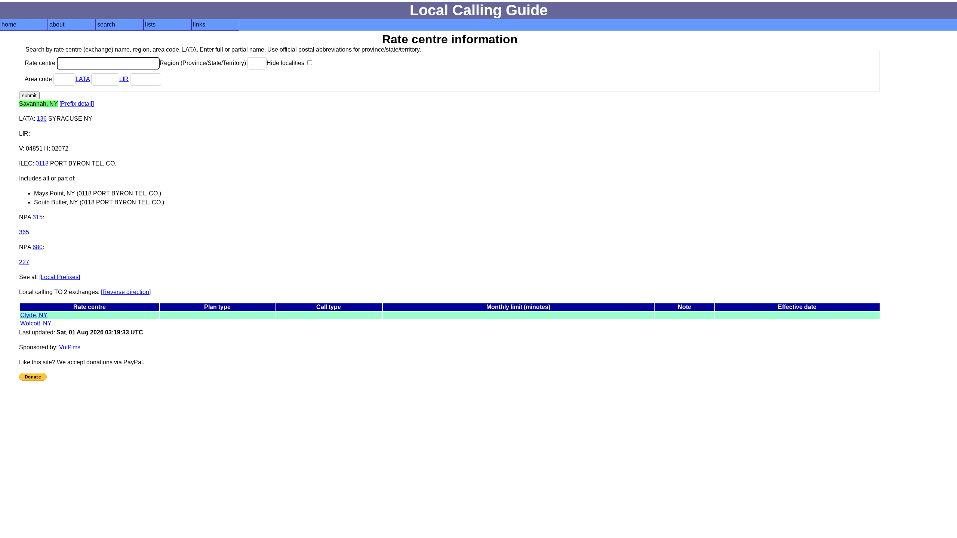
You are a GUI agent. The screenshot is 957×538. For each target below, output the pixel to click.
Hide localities (286, 63)
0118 (42, 163)
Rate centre (41, 63)
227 (24, 262)
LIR (124, 79)
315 (38, 217)
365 (24, 232)
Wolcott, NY (36, 323)
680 (38, 247)
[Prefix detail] (76, 104)
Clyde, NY (33, 315)
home (8, 24)
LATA (83, 79)
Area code (39, 79)
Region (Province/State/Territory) (203, 63)
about (56, 24)
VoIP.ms (69, 347)
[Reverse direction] (126, 292)
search (106, 24)
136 (42, 118)
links (199, 24)
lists (150, 24)
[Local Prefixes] (59, 277)
